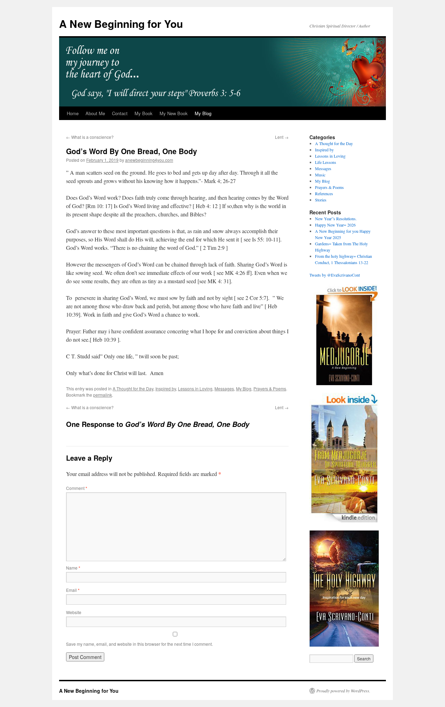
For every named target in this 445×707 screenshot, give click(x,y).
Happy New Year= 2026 (335, 225)
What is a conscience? (90, 137)
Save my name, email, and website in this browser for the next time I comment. (139, 644)
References (324, 193)
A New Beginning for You (121, 23)
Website (73, 612)
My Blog (203, 113)
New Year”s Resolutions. (336, 218)
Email (73, 590)
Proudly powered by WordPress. (343, 690)
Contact (120, 113)
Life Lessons (325, 162)
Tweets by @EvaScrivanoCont (334, 275)
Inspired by (165, 388)
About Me (95, 113)
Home (73, 113)
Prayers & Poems (269, 388)
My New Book (174, 113)
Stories (320, 199)
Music (320, 174)
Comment (76, 488)
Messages (224, 388)
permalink (102, 395)
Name (73, 568)
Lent (282, 137)
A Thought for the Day (133, 388)
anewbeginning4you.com (149, 160)
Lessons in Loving (195, 388)
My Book (144, 113)
